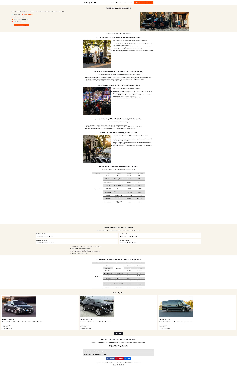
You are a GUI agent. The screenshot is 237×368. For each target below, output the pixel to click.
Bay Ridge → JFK (123, 233)
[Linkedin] (119, 365)
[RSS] (123, 365)
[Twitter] (115, 365)
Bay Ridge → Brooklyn (41, 233)
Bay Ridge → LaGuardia (41, 240)
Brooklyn (128, 33)
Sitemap (103, 362)
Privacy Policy (122, 362)
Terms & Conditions (115, 362)
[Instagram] (117, 365)
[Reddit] (121, 365)
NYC (124, 33)
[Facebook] (113, 365)
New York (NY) (119, 33)
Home (107, 33)
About (99, 362)
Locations (112, 33)
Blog (97, 362)
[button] (120, 3)
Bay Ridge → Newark (124, 240)
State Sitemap (107, 362)
